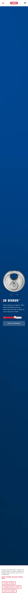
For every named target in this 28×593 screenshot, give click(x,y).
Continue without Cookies (12, 587)
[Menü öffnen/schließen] (25, 3)
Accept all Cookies (9, 591)
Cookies (3, 576)
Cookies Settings (9, 583)
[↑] (11, 295)
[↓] (17, 295)
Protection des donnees (12, 576)
